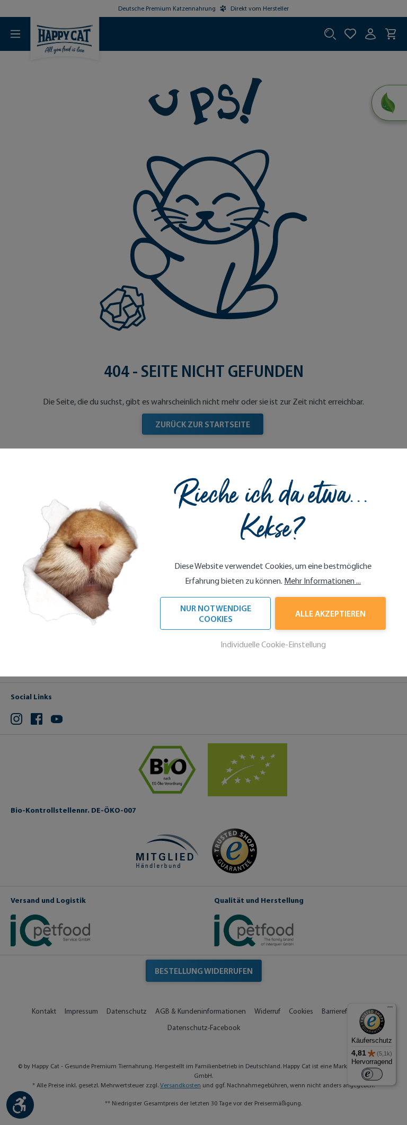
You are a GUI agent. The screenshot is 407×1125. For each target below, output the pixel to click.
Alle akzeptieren (330, 613)
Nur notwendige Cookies (215, 613)
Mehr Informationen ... (322, 581)
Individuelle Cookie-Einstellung (273, 644)
